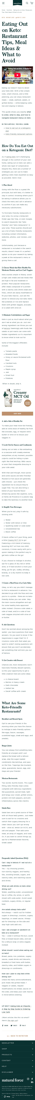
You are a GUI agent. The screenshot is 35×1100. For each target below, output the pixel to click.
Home (3, 10)
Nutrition (9, 10)
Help (4, 1066)
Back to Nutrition (19, 1036)
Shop (4, 1049)
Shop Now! (17, 414)
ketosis (7, 328)
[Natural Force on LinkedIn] (32, 1081)
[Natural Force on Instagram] (28, 1078)
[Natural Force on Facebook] (32, 1078)
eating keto (11, 157)
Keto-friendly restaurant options (19, 134)
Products (7, 1054)
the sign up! (12, 1020)
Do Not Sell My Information (23, 1095)
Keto (3, 17)
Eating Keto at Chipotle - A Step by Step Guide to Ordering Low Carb (16, 1009)
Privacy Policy (15, 1093)
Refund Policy (23, 1093)
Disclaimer (7, 1072)
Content (6, 1060)
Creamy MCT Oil (14, 540)
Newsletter (8, 1043)
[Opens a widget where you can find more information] (7, 1096)
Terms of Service (6, 1093)
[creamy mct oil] (17, 408)
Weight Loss (10, 17)
